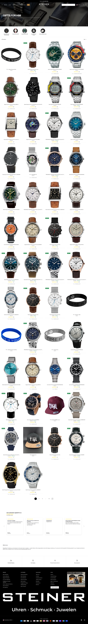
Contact (37, 576)
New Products (23, 586)
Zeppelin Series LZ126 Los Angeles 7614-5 (77, 244)
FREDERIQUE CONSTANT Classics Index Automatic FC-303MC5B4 (76, 279)
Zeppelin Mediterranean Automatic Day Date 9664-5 (33, 244)
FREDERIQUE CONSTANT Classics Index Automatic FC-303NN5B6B (55, 279)
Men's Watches (23, 576)
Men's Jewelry (23, 581)
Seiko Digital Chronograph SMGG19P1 (77, 104)
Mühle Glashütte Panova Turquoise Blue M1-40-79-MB (11, 384)
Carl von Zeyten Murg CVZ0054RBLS (33, 419)
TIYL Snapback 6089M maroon (55, 419)
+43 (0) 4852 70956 (45, 1)
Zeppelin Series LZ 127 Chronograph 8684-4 (11, 104)
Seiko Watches (5, 574)
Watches (5, 4)
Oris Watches (5, 587)
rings (13, 4)
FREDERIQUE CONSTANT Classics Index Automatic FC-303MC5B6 (55, 139)
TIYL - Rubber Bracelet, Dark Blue (11, 349)
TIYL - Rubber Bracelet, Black (11, 69)
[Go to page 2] (52, 499)
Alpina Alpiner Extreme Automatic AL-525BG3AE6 (76, 419)
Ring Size (37, 581)
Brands (24, 4)
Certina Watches (6, 576)
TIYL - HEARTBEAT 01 (33, 174)
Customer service (39, 577)
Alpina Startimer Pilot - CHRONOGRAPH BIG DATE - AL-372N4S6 (33, 279)
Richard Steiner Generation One (33, 69)
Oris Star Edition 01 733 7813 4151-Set (77, 349)
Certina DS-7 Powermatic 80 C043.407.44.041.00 (55, 384)
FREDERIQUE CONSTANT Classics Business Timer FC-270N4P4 (55, 174)
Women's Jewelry (24, 579)
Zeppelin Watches (6, 577)
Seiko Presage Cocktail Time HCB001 (77, 139)
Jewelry (10, 4)
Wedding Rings (23, 584)
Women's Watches (24, 574)
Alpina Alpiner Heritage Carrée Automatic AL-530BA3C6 (54, 209)
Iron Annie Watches (6, 579)
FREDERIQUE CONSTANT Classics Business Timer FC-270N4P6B (33, 349)
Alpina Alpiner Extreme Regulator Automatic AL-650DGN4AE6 (11, 454)
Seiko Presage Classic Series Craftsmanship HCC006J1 (11, 489)
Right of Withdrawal (54, 581)
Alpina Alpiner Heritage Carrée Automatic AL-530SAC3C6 (11, 139)
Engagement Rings (24, 582)
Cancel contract (55, 587)
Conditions (53, 584)
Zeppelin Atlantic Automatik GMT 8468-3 (33, 139)
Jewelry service (38, 579)
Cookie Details (53, 577)
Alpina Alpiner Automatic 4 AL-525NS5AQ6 (11, 279)
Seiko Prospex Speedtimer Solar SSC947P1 (77, 69)
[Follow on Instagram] (84, 620)
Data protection (53, 579)
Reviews (37, 584)
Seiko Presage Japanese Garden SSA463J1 (55, 69)
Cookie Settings (53, 576)
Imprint (52, 574)
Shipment (52, 582)
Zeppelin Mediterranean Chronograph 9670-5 (33, 384)
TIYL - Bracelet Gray (55, 349)
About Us (37, 574)
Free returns (38, 582)
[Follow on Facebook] (81, 620)
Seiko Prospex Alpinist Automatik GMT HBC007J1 (11, 209)
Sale (28, 4)
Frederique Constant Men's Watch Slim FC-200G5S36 (11, 174)
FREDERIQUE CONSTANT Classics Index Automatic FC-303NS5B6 (33, 209)
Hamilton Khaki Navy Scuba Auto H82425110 (11, 314)
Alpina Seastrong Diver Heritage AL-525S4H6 (76, 454)
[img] (45, 514)
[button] (4, 526)
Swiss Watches (23, 577)
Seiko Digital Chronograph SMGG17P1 (55, 104)
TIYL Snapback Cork (33, 454)
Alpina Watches (6, 585)
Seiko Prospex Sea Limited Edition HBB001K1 (33, 489)
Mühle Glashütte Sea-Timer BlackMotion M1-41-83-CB (33, 104)
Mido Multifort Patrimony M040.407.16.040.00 (76, 174)
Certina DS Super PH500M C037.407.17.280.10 (11, 244)
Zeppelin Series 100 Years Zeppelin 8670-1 (77, 209)
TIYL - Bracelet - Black (76, 314)
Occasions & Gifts (19, 4)
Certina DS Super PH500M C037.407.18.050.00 (76, 384)
